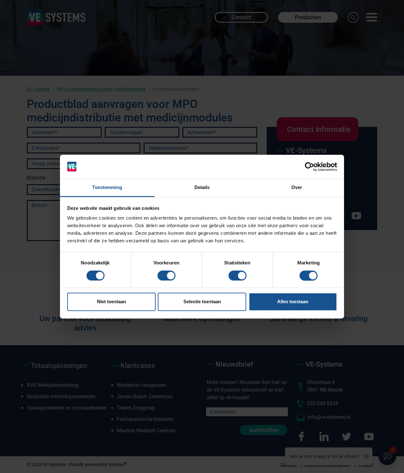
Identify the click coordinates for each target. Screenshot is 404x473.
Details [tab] (202, 187)
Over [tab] (296, 187)
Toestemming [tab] (107, 187)
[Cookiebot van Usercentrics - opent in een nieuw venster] (309, 166)
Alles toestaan (292, 301)
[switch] (166, 275)
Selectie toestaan (202, 301)
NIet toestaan (111, 301)
